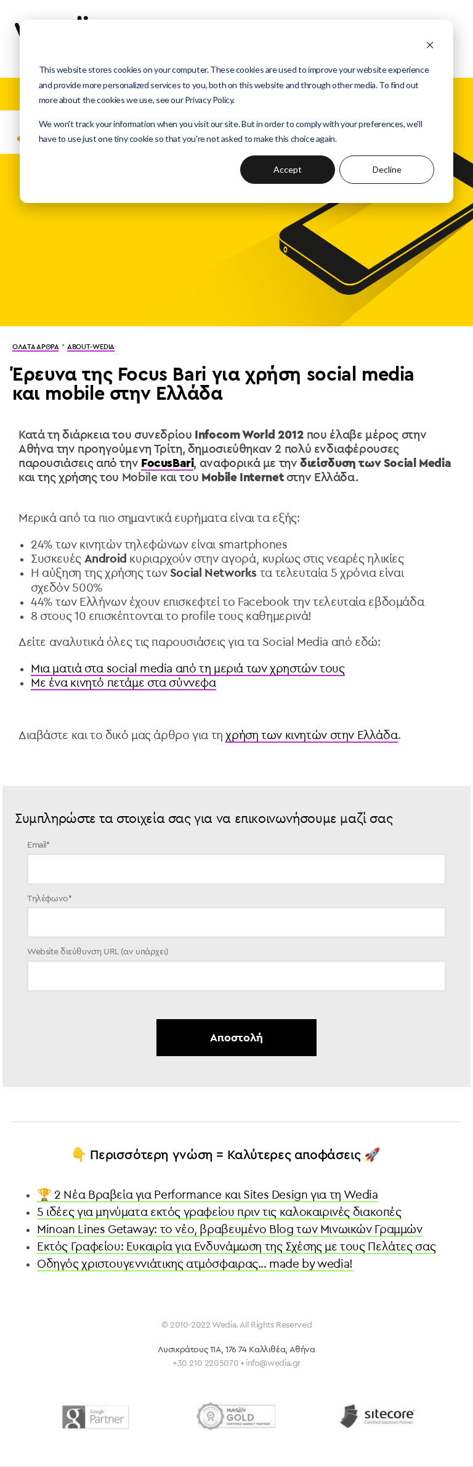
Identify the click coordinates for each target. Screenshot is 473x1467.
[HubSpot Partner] (236, 1416)
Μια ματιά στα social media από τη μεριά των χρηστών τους (188, 669)
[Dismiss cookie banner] (430, 46)
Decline (387, 169)
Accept (287, 169)
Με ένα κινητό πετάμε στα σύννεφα (123, 683)
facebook (185, 1446)
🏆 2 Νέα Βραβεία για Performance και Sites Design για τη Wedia (207, 1195)
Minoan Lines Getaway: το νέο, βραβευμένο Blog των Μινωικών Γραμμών (229, 1229)
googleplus (286, 1446)
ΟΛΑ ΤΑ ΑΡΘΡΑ (35, 347)
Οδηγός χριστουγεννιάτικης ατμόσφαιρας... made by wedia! (195, 1264)
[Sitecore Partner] (377, 1416)
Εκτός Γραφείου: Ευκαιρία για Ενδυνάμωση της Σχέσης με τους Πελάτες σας (236, 1247)
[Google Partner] (95, 1416)
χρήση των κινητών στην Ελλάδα (311, 735)
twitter (218, 1446)
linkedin (251, 1446)
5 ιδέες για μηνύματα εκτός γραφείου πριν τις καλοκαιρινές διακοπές (219, 1212)
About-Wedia (91, 347)
